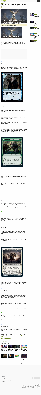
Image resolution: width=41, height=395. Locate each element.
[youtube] (39, 378)
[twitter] (36, 378)
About (1, 380)
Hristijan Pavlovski (36, 18)
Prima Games (24, 386)
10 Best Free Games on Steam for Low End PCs (11, 360)
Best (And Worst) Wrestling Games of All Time (4, 350)
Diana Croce (22, 362)
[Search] (35, 1)
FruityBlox (33, 388)
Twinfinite (28, 385)
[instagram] (34, 378)
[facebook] (37, 378)
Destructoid (38, 386)
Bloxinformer (38, 388)
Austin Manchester (36, 37)
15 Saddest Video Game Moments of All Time (10, 350)
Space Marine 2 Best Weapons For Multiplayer (17, 350)
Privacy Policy (11, 380)
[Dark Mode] (36, 1)
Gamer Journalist (24, 387)
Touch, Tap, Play (24, 388)
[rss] (32, 378)
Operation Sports (32, 387)
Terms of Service (7, 380)
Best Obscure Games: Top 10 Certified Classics (3, 360)
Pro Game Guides (24, 385)
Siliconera (28, 386)
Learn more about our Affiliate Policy (4, 341)
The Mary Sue (38, 387)
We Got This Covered (32, 386)
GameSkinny (28, 387)
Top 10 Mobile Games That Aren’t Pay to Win (17, 360)
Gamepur (33, 385)
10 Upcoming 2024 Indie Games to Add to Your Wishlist (24, 350)
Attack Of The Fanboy (37, 385)
